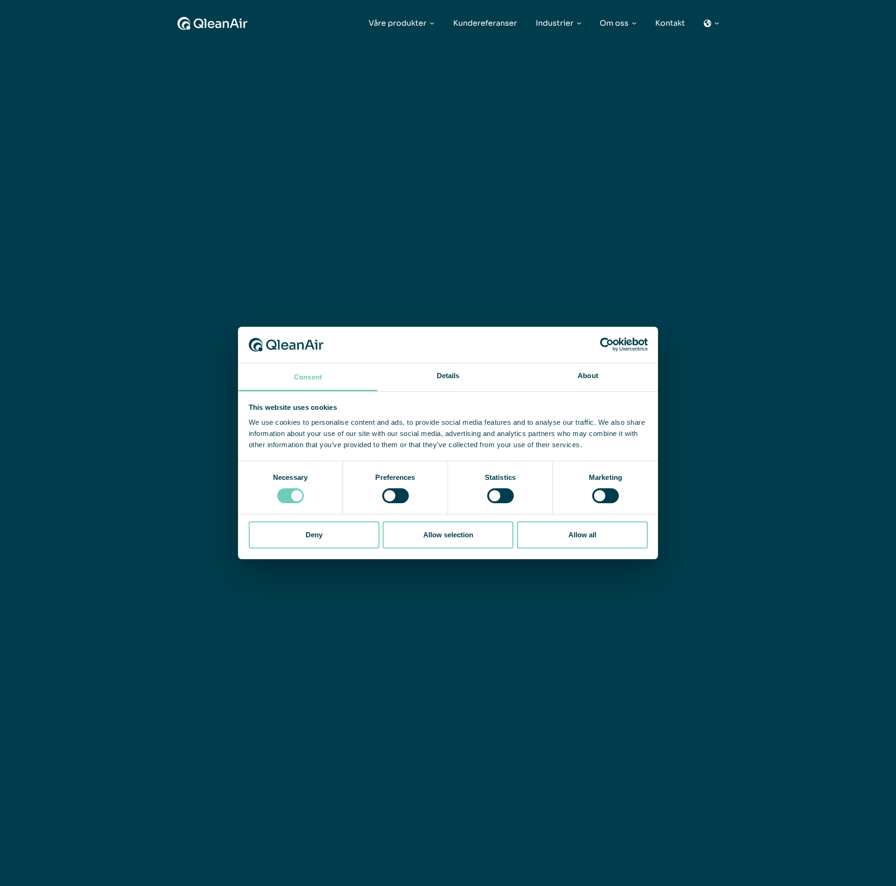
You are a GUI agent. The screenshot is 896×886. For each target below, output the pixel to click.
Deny (314, 535)
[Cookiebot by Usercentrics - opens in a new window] (607, 345)
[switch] (395, 495)
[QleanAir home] (212, 23)
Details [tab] (448, 376)
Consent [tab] (308, 377)
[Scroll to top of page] (850, 878)
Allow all (582, 535)
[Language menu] (711, 23)
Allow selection (448, 535)
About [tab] (588, 376)
